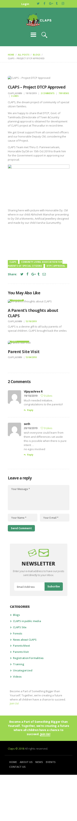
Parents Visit (21, 652)
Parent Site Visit (24, 351)
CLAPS (12, 261)
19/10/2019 (31, 93)
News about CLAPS (25, 639)
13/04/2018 (31, 357)
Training (16, 299)
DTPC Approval (56, 265)
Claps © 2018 (16, 748)
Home (11, 54)
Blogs (36, 54)
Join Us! (14, 703)
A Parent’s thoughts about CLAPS (33, 313)
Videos (17, 676)
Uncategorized (22, 670)
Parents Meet (21, 645)
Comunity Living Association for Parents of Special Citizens (35, 263)
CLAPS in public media (27, 621)
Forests (17, 633)
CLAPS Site (19, 627)
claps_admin (15, 93)
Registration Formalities (28, 658)
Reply (30, 410)
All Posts (23, 54)
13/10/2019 (31, 321)
